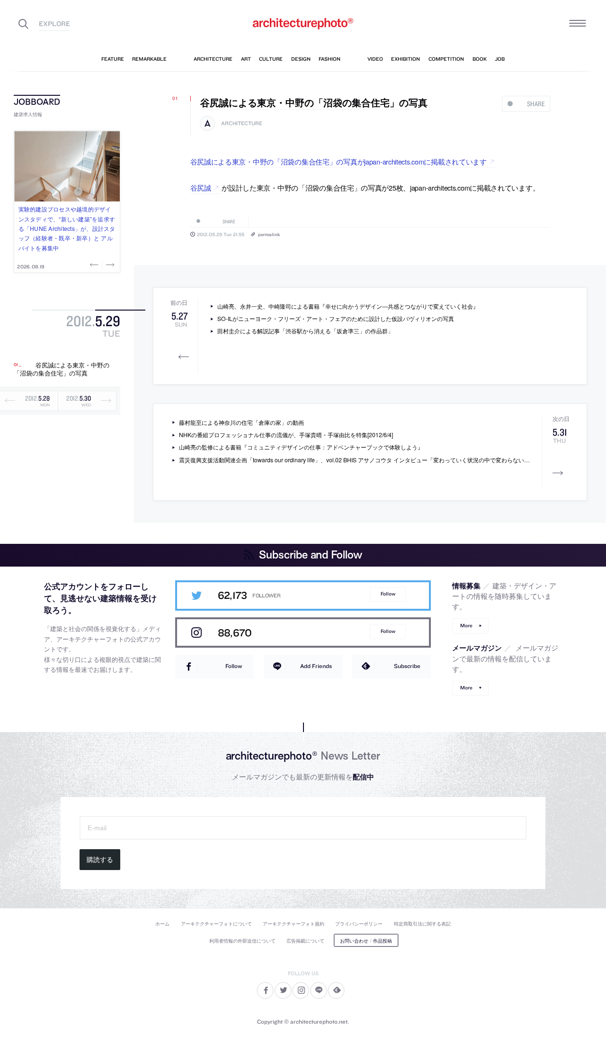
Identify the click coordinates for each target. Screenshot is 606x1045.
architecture (241, 123)
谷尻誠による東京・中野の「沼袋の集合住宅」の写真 (61, 369)
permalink (269, 234)
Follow (388, 594)
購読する (100, 859)
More (466, 626)
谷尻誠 (200, 187)
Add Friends (316, 665)
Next (109, 264)
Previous (95, 264)
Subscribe (407, 665)
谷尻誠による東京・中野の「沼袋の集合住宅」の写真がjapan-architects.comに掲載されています (338, 161)
